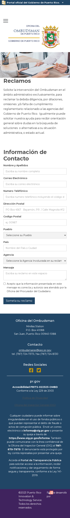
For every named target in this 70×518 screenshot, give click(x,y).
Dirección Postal (13, 203)
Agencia (8, 254)
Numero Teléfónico (15, 190)
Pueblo (7, 229)
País (6, 242)
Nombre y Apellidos (15, 165)
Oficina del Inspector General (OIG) (35, 405)
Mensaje (8, 267)
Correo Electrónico (15, 178)
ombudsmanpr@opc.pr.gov (35, 350)
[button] (5, 21)
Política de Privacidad (35, 397)
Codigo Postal (12, 216)
